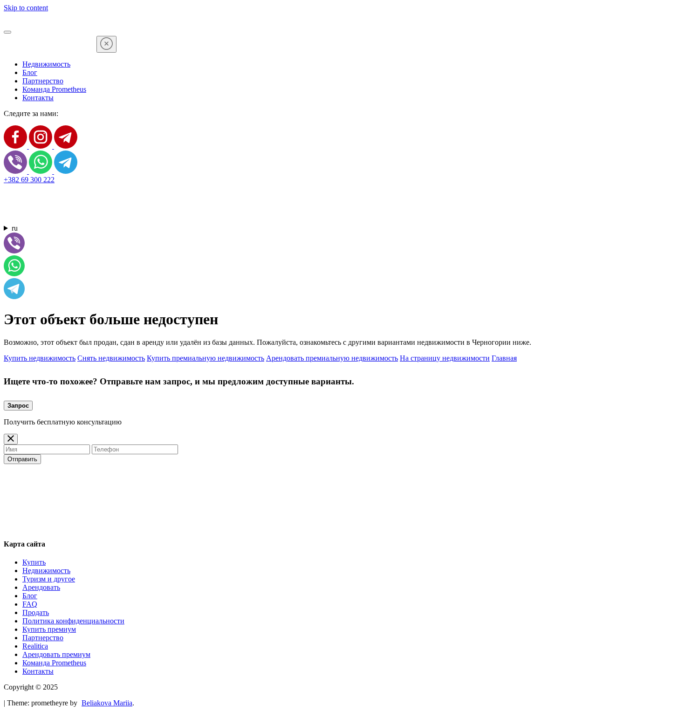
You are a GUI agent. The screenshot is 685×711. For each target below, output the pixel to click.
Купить (34, 562)
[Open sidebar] (7, 32)
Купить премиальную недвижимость (205, 358)
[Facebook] (16, 146)
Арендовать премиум (56, 654)
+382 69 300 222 (29, 180)
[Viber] (16, 171)
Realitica (35, 646)
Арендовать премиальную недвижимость (332, 358)
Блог (29, 72)
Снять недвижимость (111, 358)
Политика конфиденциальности (73, 621)
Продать (35, 612)
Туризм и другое (48, 579)
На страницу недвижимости (445, 358)
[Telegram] (65, 146)
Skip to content (26, 8)
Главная (504, 358)
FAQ (29, 604)
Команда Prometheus (54, 89)
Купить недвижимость (39, 358)
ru (15, 228)
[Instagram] (41, 146)
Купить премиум (49, 629)
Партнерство (42, 81)
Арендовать (41, 587)
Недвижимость (46, 64)
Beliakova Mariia (107, 703)
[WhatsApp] (41, 171)
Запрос (18, 405)
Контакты (38, 98)
